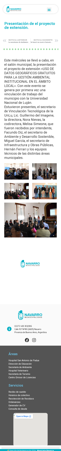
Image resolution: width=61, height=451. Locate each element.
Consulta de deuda (18, 409)
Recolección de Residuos (21, 398)
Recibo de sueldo (17, 392)
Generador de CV (17, 405)
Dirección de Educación (20, 363)
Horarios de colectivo (19, 395)
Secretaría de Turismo (19, 374)
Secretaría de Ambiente (20, 367)
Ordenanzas (14, 402)
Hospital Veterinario (18, 370)
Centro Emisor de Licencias (22, 377)
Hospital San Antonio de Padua (24, 360)
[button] (49, 9)
